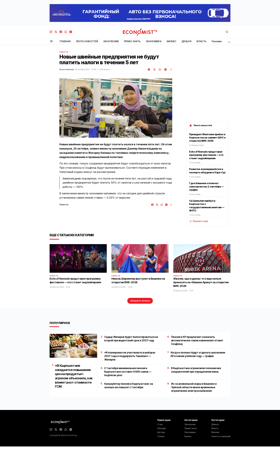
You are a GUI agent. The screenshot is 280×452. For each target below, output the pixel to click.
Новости (63, 52)
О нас (160, 424)
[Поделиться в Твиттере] (154, 69)
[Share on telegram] (165, 69)
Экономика (190, 432)
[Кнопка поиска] (226, 32)
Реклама (161, 428)
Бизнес (188, 436)
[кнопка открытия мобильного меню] (51, 41)
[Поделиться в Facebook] (149, 69)
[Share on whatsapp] (159, 69)
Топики (160, 436)
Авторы (161, 432)
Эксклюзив (189, 424)
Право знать (190, 428)
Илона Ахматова (66, 69)
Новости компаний (220, 436)
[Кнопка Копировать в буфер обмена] (170, 69)
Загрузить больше (140, 300)
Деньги (215, 424)
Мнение (215, 432)
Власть (215, 428)
